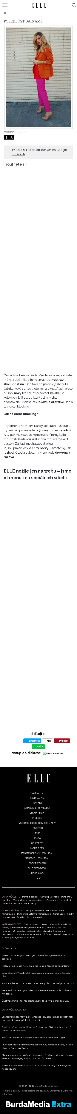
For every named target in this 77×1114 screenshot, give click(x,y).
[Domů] (38, 778)
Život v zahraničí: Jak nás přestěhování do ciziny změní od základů (35, 1001)
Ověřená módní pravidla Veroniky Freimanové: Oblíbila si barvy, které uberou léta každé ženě (36, 1029)
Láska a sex (37, 848)
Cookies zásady (38, 863)
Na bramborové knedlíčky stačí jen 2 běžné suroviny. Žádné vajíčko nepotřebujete (36, 1067)
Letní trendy (30, 903)
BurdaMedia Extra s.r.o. (46, 1086)
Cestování (51, 900)
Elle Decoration (37, 868)
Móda (15, 13)
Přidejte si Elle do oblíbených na (39, 152)
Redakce (9, 132)
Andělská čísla (36, 900)
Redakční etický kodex (37, 808)
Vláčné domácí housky (35, 924)
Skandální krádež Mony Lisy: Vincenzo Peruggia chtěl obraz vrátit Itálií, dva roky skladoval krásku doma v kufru (37, 1018)
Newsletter (37, 793)
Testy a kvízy (20, 900)
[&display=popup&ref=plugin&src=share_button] (6, 137)
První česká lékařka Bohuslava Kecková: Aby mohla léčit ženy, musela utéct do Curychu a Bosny (37, 1046)
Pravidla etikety (30, 896)
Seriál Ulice (59, 914)
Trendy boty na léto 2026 (29, 917)
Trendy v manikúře (34, 910)
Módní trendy (33, 13)
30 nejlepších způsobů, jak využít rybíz (32, 931)
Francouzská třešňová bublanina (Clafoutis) (33, 927)
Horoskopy (37, 873)
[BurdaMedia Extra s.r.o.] (38, 1104)
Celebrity (37, 843)
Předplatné (37, 798)
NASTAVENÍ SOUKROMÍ (37, 858)
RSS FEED (38, 828)
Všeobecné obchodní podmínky (37, 823)
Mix (38, 878)
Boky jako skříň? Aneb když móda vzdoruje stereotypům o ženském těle (36, 975)
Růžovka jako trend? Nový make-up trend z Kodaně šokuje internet (36, 966)
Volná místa (37, 813)
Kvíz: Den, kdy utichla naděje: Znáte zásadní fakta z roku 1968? (34, 1037)
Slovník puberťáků (49, 896)
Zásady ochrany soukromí (37, 853)
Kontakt (37, 803)
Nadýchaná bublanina (23, 937)
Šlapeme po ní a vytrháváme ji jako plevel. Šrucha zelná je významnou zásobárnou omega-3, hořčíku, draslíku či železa (37, 1057)
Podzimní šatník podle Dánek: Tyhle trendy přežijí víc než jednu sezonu (38, 983)
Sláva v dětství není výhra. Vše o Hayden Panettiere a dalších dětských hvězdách (37, 992)
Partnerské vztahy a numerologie (34, 914)
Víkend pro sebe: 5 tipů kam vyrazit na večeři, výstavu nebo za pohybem (33, 957)
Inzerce (37, 818)
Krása (37, 838)
